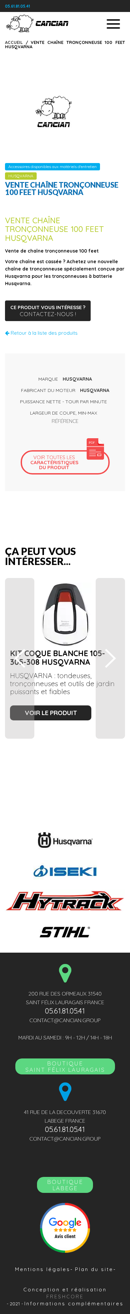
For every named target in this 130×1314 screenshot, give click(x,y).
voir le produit (51, 713)
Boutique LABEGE (65, 1185)
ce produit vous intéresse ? (47, 310)
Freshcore (65, 1296)
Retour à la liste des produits (43, 333)
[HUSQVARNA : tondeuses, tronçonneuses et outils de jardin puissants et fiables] (65, 840)
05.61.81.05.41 (17, 6)
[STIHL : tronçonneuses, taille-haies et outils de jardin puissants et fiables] (65, 931)
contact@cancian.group (65, 1020)
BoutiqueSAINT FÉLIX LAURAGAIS (65, 1066)
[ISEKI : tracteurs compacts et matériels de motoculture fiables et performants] (65, 870)
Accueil (14, 42)
